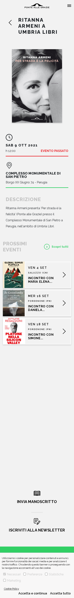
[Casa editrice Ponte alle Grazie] (37, 5)
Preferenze (34, 574)
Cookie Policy (11, 588)
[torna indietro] (13, 22)
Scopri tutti (60, 246)
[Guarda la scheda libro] (37, 86)
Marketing (14, 580)
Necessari (14, 574)
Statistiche (56, 574)
